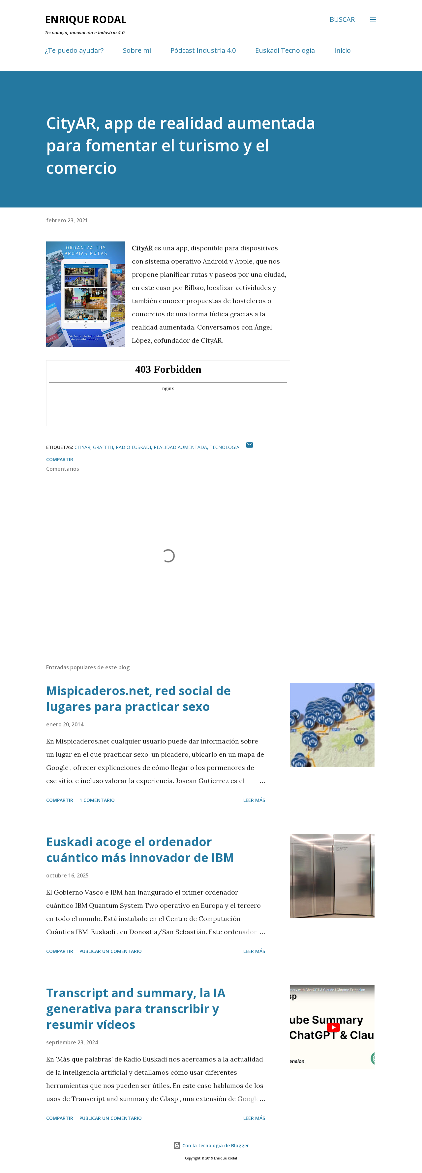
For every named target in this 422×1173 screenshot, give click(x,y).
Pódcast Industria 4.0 (203, 50)
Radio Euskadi (133, 447)
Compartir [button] (59, 459)
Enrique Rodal (86, 19)
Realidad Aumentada (180, 447)
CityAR (82, 447)
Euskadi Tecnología (285, 50)
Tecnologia (224, 447)
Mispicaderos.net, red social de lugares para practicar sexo (138, 698)
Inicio (342, 50)
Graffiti (103, 447)
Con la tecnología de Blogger (215, 1145)
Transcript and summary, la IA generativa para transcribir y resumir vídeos (136, 1008)
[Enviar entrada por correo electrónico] (250, 447)
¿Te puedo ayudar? (74, 50)
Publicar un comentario (110, 951)
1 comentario (97, 800)
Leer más (254, 800)
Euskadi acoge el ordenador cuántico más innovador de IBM (140, 850)
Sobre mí (137, 50)
